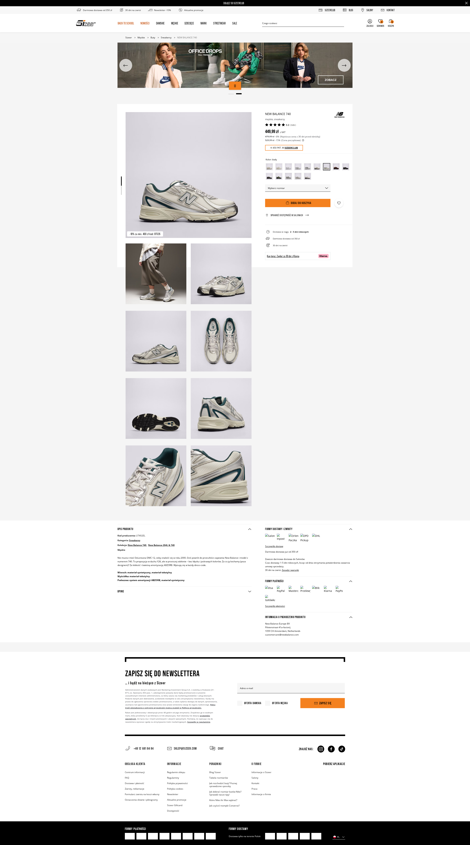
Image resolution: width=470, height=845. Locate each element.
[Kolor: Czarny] (345, 166)
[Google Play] (333, 786)
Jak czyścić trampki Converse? (224, 805)
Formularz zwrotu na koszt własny (142, 794)
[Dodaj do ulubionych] (339, 202)
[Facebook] (331, 749)
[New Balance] (339, 115)
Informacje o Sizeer (261, 772)
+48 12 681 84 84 (144, 748)
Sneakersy (134, 540)
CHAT (221, 748)
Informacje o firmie (261, 794)
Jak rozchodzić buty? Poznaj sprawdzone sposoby (223, 785)
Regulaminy (173, 777)
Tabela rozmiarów (218, 777)
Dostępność (173, 810)
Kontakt (255, 783)
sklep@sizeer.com (185, 748)
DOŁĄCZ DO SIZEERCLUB (233, 3)
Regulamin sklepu (176, 772)
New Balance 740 (137, 545)
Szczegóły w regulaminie (198, 722)
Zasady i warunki (290, 570)
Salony (255, 777)
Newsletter (172, 794)
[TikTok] (342, 749)
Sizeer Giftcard (174, 805)
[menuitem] (126, 23)
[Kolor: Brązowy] (336, 166)
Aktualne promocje (176, 799)
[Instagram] (320, 749)
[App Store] (333, 776)
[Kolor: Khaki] (279, 176)
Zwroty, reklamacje (134, 788)
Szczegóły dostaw (274, 546)
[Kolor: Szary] (288, 176)
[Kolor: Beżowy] (269, 166)
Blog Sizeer (215, 772)
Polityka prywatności (177, 783)
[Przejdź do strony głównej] (86, 23)
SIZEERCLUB (291, 147)
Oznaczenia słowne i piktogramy (141, 799)
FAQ (127, 777)
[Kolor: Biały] (288, 166)
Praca (254, 788)
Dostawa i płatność (134, 783)
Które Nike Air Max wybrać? (223, 800)
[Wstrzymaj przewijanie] (235, 86)
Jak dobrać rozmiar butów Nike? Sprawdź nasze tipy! (225, 793)
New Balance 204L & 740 (161, 545)
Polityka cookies (175, 788)
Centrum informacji (135, 772)
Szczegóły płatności (275, 605)
